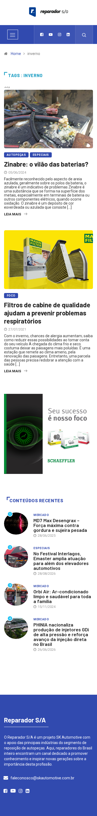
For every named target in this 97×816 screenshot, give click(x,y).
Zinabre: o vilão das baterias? (46, 164)
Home (16, 53)
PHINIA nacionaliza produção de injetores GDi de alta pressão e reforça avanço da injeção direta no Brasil (61, 634)
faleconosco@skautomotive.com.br (42, 778)
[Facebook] (41, 34)
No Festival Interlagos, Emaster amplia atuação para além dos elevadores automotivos (61, 560)
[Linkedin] (68, 34)
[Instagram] (59, 34)
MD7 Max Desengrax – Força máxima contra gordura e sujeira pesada (60, 525)
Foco (11, 295)
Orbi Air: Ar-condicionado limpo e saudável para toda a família (62, 596)
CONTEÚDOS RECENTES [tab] (36, 500)
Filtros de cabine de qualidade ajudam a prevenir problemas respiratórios (47, 313)
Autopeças (16, 155)
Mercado (41, 515)
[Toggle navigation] (12, 34)
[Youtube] (51, 34)
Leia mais (12, 214)
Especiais (41, 155)
